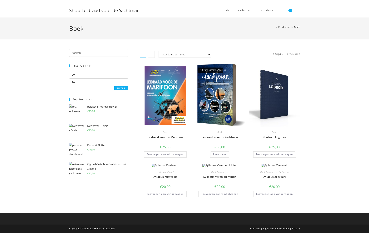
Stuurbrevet (168, 172)
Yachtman (283, 172)
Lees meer (219, 154)
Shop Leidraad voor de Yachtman (104, 10)
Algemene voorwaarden (276, 228)
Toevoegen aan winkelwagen (165, 154)
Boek (297, 27)
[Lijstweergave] (151, 54)
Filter (121, 88)
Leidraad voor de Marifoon (165, 137)
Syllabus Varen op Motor (219, 177)
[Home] (274, 27)
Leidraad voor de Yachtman (220, 137)
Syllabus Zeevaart (274, 177)
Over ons (255, 228)
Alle (297, 54)
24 (291, 54)
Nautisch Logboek (274, 137)
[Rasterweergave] (143, 54)
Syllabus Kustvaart (165, 177)
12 (286, 54)
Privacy (296, 228)
